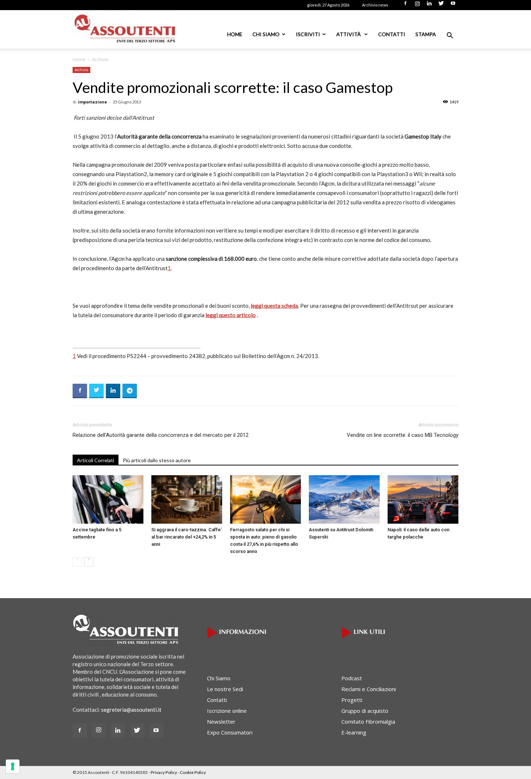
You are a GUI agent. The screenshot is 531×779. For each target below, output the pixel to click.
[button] (449, 36)
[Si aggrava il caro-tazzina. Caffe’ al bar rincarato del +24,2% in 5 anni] (186, 499)
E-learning (353, 732)
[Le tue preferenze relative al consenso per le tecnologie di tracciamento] (13, 766)
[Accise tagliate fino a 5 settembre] (108, 499)
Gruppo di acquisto (364, 710)
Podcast (351, 678)
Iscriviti (308, 34)
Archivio (81, 69)
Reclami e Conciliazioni (368, 689)
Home (234, 34)
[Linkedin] (429, 5)
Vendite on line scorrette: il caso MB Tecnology (402, 435)
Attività (349, 34)
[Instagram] (417, 5)
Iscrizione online (227, 710)
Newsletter (221, 721)
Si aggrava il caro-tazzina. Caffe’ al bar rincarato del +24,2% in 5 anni (186, 537)
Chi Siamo (266, 34)
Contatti (391, 34)
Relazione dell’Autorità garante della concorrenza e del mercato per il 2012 (161, 435)
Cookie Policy (193, 772)
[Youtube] (453, 5)
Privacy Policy (164, 772)
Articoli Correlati (95, 460)
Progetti (351, 699)
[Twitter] (441, 5)
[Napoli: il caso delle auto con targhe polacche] (423, 499)
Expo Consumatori (229, 732)
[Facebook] (405, 5)
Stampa (425, 34)
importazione (92, 102)
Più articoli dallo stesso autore (157, 460)
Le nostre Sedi (225, 689)
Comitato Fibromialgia (368, 721)
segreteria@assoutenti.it (131, 709)
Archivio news (375, 5)
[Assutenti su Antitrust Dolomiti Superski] (344, 499)
